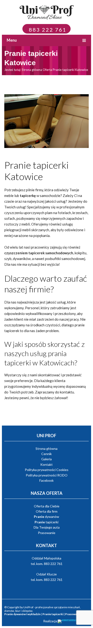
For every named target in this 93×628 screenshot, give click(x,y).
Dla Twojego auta (47, 527)
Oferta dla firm (46, 511)
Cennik (46, 454)
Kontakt (46, 464)
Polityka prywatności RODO (46, 475)
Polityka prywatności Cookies (46, 470)
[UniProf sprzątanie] (47, 12)
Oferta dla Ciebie (46, 506)
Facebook (46, 480)
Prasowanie (46, 533)
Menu (12, 40)
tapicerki (46, 522)
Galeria (46, 459)
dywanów (46, 517)
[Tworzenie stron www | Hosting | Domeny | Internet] (73, 621)
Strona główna (32, 70)
